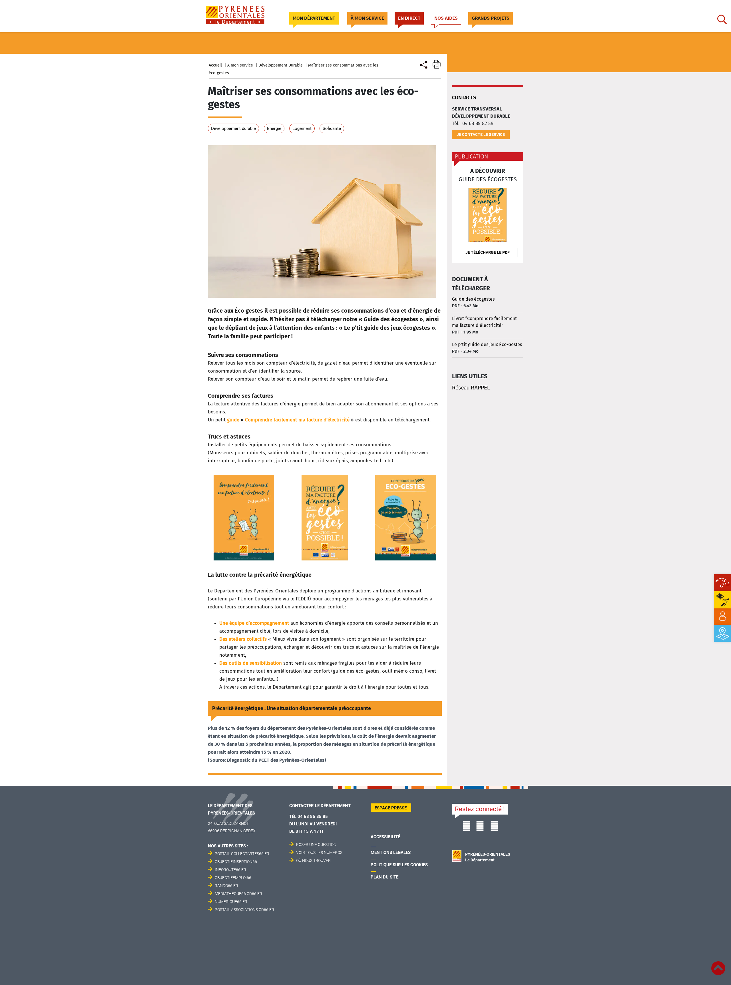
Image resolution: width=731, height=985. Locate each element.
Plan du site (384, 877)
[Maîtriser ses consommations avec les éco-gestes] (423, 64)
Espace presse (391, 808)
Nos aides (446, 18)
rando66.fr (226, 885)
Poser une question (316, 844)
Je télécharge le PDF (487, 252)
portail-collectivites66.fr (242, 853)
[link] (722, 616)
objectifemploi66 (233, 877)
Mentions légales (391, 852)
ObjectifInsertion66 (236, 861)
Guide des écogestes (473, 299)
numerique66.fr (231, 901)
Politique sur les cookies (399, 864)
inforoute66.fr (230, 869)
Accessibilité (385, 836)
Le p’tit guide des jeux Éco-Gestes (487, 344)
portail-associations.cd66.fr (244, 909)
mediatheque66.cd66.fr (238, 893)
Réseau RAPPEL (471, 388)
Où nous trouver (313, 860)
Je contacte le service (481, 134)
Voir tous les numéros (319, 852)
